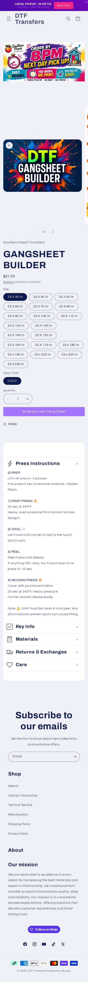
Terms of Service (20, 805)
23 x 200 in (43, 354)
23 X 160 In (16, 344)
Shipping (8, 282)
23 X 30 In (15, 296)
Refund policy (18, 814)
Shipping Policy (19, 824)
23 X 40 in (40, 296)
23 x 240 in (16, 364)
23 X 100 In (41, 316)
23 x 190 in (16, 354)
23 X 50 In (66, 296)
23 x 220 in (70, 354)
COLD (12, 380)
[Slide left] (34, 232)
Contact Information (23, 795)
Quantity (9, 390)
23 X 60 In (15, 306)
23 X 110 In (69, 316)
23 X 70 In (40, 306)
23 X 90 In (15, 316)
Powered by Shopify (58, 971)
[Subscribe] (75, 757)
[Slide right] (53, 232)
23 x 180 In (71, 344)
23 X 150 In (43, 335)
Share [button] (12, 424)
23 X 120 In (16, 325)
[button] (8, 18)
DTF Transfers (36, 971)
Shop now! (63, 5)
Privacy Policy (18, 833)
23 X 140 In (16, 335)
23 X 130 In (43, 325)
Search (13, 786)
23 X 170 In (43, 344)
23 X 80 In (66, 306)
